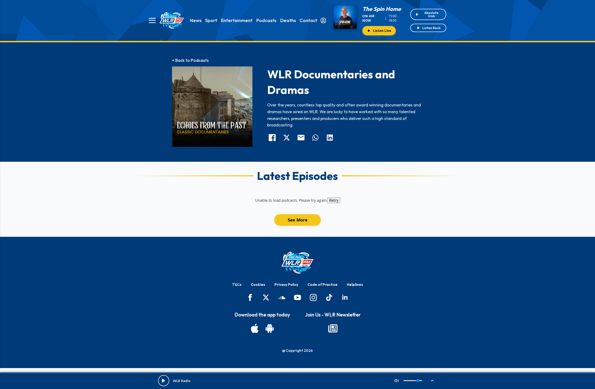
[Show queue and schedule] (432, 380)
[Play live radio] (163, 380)
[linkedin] (344, 297)
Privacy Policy (286, 284)
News (196, 20)
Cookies (258, 284)
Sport (211, 20)
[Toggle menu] (152, 20)
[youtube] (297, 297)
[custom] (281, 297)
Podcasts (266, 20)
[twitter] (265, 297)
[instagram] (313, 297)
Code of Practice (322, 284)
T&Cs (236, 284)
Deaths (288, 20)
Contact (308, 20)
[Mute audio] (396, 381)
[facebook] (250, 297)
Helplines (355, 284)
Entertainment (236, 20)
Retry (333, 200)
